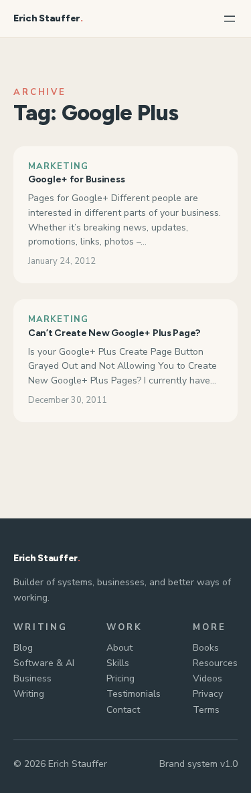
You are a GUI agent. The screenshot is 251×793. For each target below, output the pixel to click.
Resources (215, 663)
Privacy (208, 693)
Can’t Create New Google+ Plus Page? (114, 333)
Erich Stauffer (46, 18)
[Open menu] (230, 19)
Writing (28, 693)
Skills (117, 663)
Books (206, 647)
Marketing (58, 166)
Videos (207, 678)
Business (32, 678)
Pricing (120, 678)
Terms (206, 709)
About (119, 647)
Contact (123, 709)
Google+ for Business (76, 179)
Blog (23, 647)
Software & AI (43, 663)
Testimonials (133, 693)
